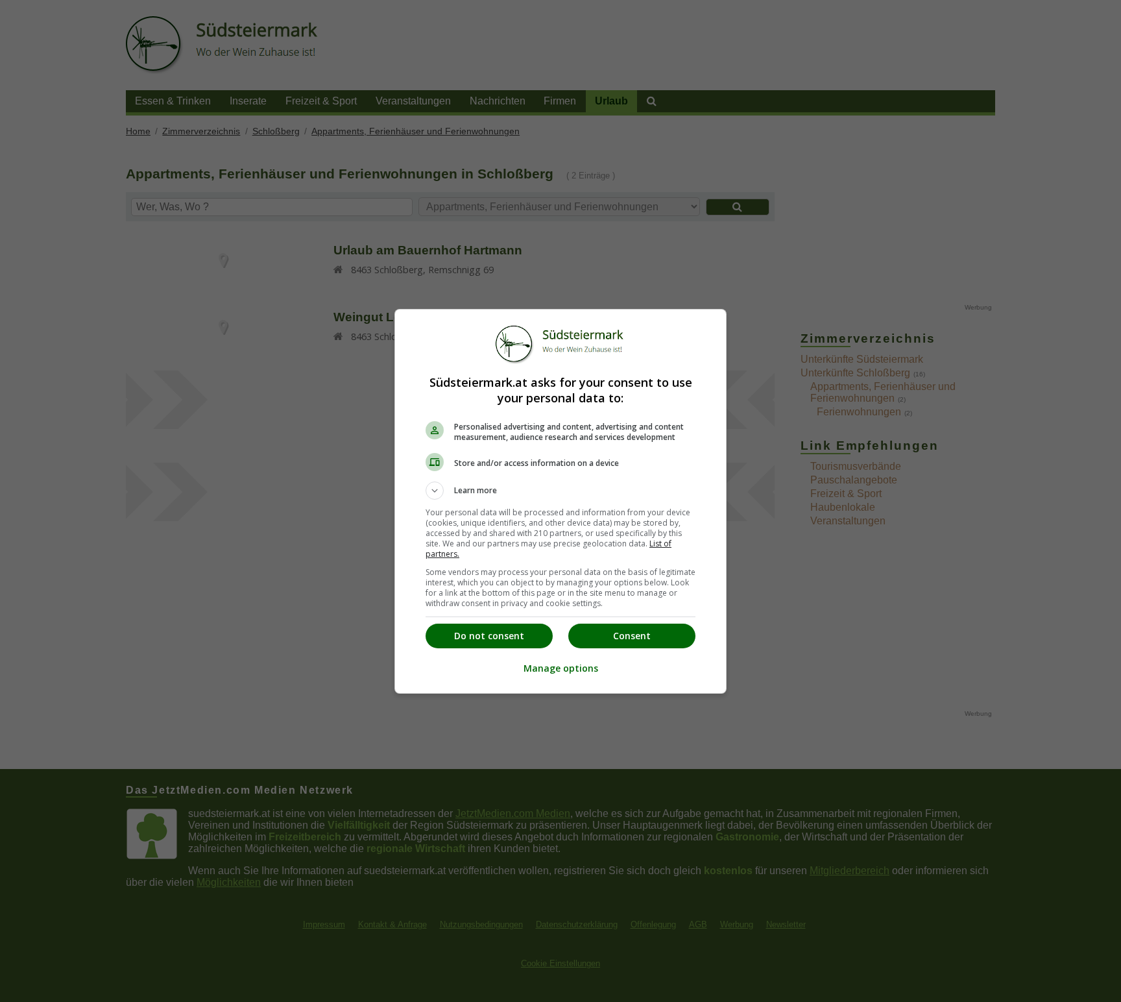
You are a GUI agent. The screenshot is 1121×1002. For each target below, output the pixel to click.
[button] (560, 491)
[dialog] (560, 501)
